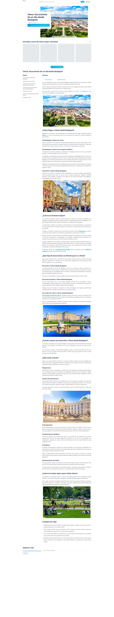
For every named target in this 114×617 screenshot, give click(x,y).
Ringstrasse (82, 231)
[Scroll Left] (87, 41)
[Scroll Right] (90, 41)
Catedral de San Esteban (63, 249)
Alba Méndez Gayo (61, 79)
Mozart (44, 135)
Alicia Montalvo (48, 79)
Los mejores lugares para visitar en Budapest (32, 550)
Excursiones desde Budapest (49, 550)
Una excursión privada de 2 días (51, 295)
